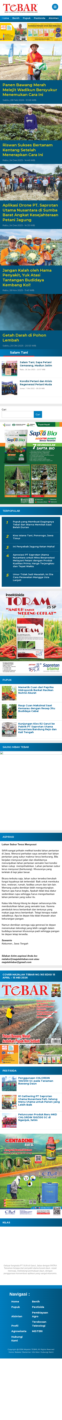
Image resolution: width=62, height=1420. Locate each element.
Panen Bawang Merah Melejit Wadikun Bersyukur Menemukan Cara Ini (30, 90)
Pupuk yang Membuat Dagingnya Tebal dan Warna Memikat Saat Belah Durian (33, 524)
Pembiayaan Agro (40, 1314)
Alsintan (54, 18)
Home (5, 18)
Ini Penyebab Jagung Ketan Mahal (34, 546)
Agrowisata (18, 1331)
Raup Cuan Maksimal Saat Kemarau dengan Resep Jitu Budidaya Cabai (36, 708)
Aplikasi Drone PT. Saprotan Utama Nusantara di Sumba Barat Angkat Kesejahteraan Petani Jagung (30, 212)
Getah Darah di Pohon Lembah (24, 338)
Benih (15, 18)
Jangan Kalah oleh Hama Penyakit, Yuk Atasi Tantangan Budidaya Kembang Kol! (27, 277)
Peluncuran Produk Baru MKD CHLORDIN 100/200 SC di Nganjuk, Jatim (37, 1117)
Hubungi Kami (17, 1338)
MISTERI (37, 1331)
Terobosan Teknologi (39, 1323)
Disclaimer (26, 1352)
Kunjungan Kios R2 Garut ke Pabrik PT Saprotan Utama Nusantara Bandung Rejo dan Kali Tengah (37, 728)
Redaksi (18, 1352)
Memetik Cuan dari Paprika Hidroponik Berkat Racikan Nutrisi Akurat (36, 690)
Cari (4, 409)
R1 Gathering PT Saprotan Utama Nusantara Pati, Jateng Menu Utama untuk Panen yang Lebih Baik (39, 1100)
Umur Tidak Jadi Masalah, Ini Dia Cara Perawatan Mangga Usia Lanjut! (33, 577)
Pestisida (39, 18)
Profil (14, 1325)
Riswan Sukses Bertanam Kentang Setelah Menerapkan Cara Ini (28, 150)
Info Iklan (36, 1352)
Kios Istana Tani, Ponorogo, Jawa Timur (33, 537)
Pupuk (26, 18)
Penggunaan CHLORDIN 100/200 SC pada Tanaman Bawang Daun (35, 1081)
